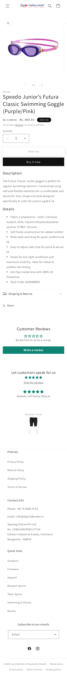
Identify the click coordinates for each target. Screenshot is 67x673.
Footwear (13, 569)
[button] (7, 6)
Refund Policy (15, 470)
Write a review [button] (33, 350)
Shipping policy (53, 669)
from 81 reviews (33, 382)
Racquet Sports (16, 585)
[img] (33, 377)
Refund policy (56, 664)
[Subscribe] (55, 634)
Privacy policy (16, 669)
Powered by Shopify (37, 663)
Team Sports (15, 594)
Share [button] (10, 305)
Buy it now (33, 162)
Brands (11, 611)
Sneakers (12, 560)
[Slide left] (25, 85)
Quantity (7, 131)
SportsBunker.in (19, 663)
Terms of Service (17, 487)
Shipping (19, 125)
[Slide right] (42, 85)
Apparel (12, 577)
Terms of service (34, 669)
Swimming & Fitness (19, 602)
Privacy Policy (15, 461)
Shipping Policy (16, 478)
